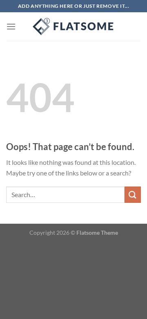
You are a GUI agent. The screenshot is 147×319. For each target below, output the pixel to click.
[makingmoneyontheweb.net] (73, 26)
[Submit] (133, 194)
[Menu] (11, 26)
